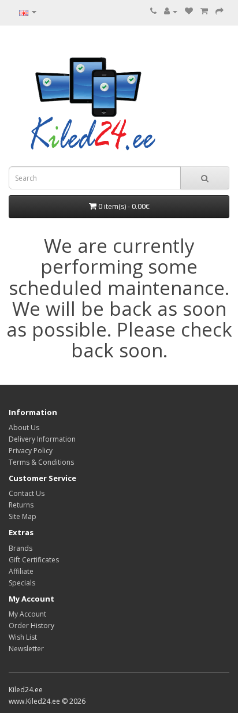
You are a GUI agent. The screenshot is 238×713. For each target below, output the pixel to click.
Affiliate (21, 571)
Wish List (23, 637)
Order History (31, 625)
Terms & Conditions (41, 462)
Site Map (22, 516)
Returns (21, 505)
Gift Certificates (34, 560)
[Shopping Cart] (204, 11)
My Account (27, 614)
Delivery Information (42, 439)
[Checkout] (219, 11)
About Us (24, 427)
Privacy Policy (31, 451)
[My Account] (170, 11)
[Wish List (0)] (189, 11)
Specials (22, 583)
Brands (20, 548)
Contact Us (26, 493)
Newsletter (26, 649)
